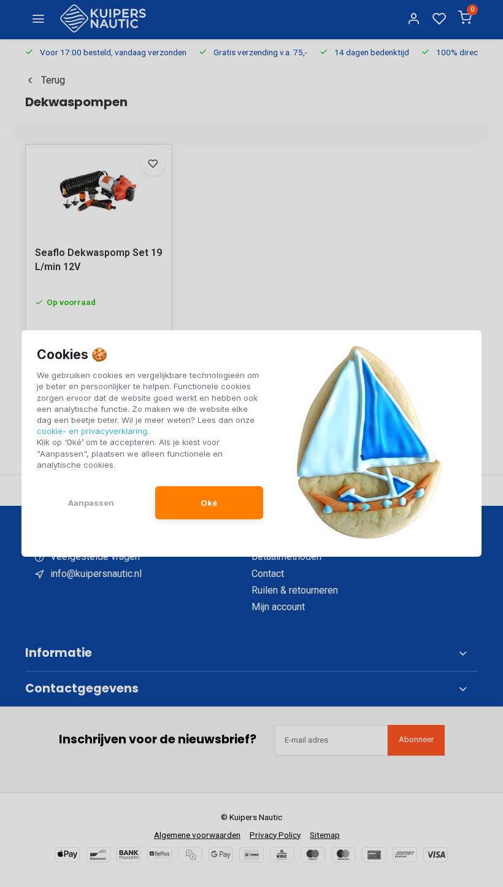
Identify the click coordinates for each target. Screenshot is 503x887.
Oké (209, 503)
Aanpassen (91, 503)
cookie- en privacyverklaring (92, 431)
